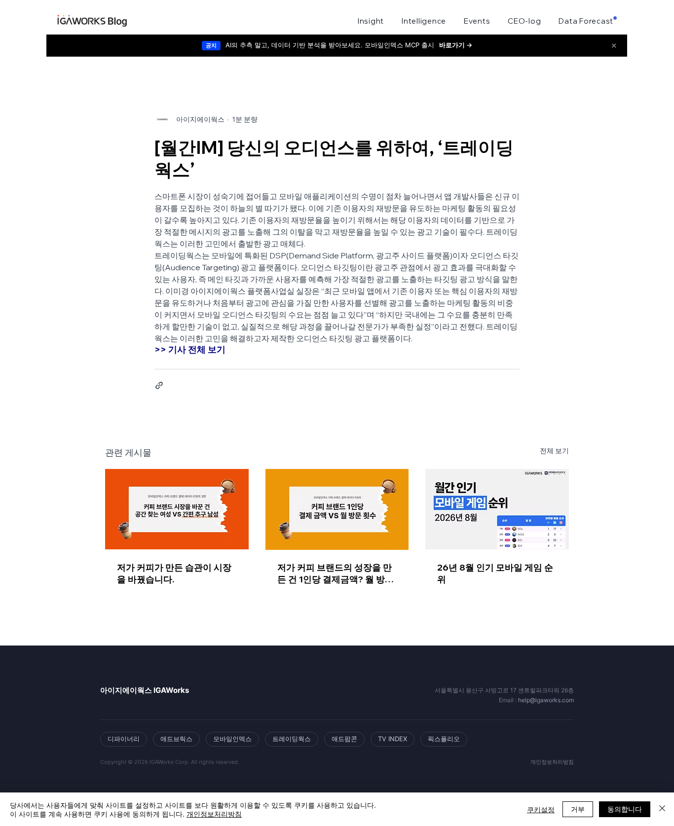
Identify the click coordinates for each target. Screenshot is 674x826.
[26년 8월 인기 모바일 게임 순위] (497, 509)
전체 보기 (554, 450)
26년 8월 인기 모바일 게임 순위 (495, 573)
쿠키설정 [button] (541, 809)
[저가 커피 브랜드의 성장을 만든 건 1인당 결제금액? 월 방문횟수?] (337, 509)
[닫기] (662, 809)
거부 (578, 809)
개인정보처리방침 (214, 814)
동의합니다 (624, 809)
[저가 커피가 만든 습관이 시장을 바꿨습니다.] (177, 509)
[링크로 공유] (159, 385)
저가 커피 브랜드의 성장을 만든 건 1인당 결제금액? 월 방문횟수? (335, 573)
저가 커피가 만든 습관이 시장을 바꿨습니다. (174, 573)
